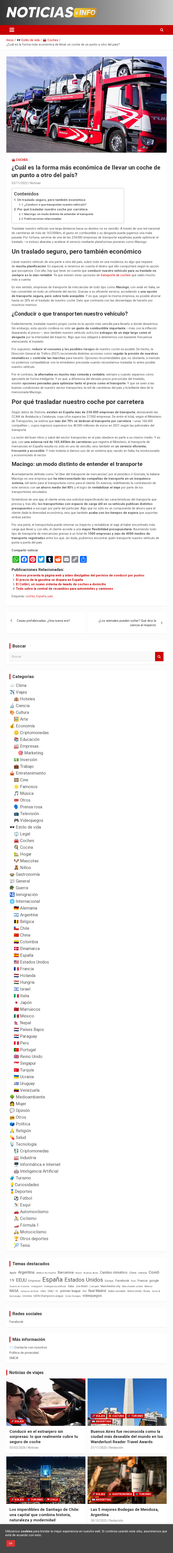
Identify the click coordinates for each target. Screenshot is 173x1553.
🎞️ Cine (21, 779)
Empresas (34, 1280)
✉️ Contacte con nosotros (28, 1347)
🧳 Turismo (20, 1177)
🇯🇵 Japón (23, 1002)
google (154, 1280)
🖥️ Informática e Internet (37, 1164)
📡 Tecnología (22, 1144)
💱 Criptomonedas (31, 1150)
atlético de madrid (46, 1273)
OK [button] (10, 1543)
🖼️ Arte (21, 719)
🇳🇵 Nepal (22, 1022)
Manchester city (110, 1286)
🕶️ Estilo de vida (25, 827)
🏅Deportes (20, 1191)
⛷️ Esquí (22, 1204)
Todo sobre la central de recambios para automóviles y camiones (64, 589)
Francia (142, 1280)
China (132, 1272)
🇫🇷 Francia (24, 968)
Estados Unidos (84, 1280)
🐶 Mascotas (26, 860)
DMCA (13, 1358)
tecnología (15, 1296)
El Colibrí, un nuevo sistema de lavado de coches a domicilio (61, 584)
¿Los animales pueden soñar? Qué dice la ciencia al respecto (127, 623)
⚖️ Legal (22, 833)
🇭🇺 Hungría (24, 982)
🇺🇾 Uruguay (24, 1083)
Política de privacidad (24, 1353)
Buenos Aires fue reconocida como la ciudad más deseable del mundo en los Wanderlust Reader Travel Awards (127, 1436)
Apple (12, 1272)
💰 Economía (22, 725)
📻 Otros (17, 1117)
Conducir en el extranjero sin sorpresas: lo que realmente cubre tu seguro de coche (43, 1436)
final (133, 1280)
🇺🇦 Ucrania (24, 1076)
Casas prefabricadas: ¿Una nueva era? (43, 621)
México (148, 1286)
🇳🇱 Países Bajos (29, 1029)
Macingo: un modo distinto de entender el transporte (58, 214)
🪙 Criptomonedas (31, 732)
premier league (70, 1291)
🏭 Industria (25, 1157)
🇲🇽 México (24, 1016)
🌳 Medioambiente (27, 1096)
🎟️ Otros (22, 800)
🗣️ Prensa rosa (28, 806)
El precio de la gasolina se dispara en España (49, 580)
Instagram (36, 1286)
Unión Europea (73, 1296)
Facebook (122, 1281)
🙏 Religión (20, 1130)
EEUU (21, 1280)
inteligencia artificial (55, 1286)
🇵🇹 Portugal (25, 1049)
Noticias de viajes (26, 1372)
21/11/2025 (99, 1447)
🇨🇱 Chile (21, 928)
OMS (43, 1291)
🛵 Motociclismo (30, 1231)
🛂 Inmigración (23, 894)
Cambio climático (113, 1272)
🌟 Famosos (26, 786)
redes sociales (117, 1291)
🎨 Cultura (19, 712)
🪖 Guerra (18, 887)
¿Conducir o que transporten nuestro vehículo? (55, 204)
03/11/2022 (20, 183)
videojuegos (92, 1295)
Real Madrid (97, 1291)
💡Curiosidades (24, 1184)
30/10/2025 (99, 1520)
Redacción (116, 1447)
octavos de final (29, 1291)
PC (56, 1291)
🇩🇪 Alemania (25, 908)
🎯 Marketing (30, 752)
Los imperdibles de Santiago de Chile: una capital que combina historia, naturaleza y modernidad (44, 1514)
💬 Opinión (19, 1110)
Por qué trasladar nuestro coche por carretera (52, 209)
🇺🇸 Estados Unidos (31, 962)
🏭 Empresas (26, 746)
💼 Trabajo (24, 766)
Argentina (26, 1272)
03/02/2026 (17, 1447)
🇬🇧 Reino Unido (28, 1056)
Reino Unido (134, 1291)
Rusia (146, 1291)
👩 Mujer (17, 1103)
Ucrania (27, 1296)
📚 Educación (26, 739)
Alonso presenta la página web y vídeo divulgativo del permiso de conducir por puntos (80, 575)
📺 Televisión (26, 813)
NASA (14, 1291)
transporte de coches (116, 275)
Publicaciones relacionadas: (43, 218)
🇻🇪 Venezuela (26, 1090)
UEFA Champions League (48, 1296)
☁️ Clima (17, 685)
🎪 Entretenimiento (27, 773)
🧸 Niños (22, 867)
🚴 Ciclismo (25, 1218)
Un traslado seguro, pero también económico (51, 200)
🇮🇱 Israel (22, 989)
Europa (109, 1280)
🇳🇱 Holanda (24, 975)
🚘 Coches (20, 159)
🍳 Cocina (23, 847)
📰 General (19, 881)
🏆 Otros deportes (31, 1238)
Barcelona (66, 1272)
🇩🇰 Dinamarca (27, 948)
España (41, 596)
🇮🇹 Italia (21, 995)
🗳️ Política (19, 1123)
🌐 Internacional (24, 901)
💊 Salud (17, 1137)
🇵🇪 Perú (21, 1043)
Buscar (159, 656)
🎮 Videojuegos (28, 820)
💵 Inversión (25, 759)
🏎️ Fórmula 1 (26, 1225)
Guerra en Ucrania (19, 1286)
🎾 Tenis (22, 1245)
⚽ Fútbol (23, 1198)
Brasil (79, 1273)
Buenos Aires (91, 1273)
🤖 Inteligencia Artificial (36, 1171)
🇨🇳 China (22, 935)
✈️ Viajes (18, 692)
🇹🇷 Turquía (24, 1070)
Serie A (156, 1291)
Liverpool (94, 1286)
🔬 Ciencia (19, 705)
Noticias (35, 183)
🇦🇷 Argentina (26, 914)
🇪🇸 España (23, 955)
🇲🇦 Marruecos (27, 1009)
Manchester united (132, 1286)
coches (30, 596)
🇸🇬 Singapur (25, 1063)
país (50, 596)
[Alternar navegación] (11, 30)
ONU (51, 1291)
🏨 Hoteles (24, 698)
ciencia (142, 1272)
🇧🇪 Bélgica (24, 921)
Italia (71, 1286)
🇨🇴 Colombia (26, 941)
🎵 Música (24, 793)
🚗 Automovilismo (31, 1211)
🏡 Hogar (23, 854)
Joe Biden (82, 1286)
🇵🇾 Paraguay (25, 1036)
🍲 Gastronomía (24, 874)
